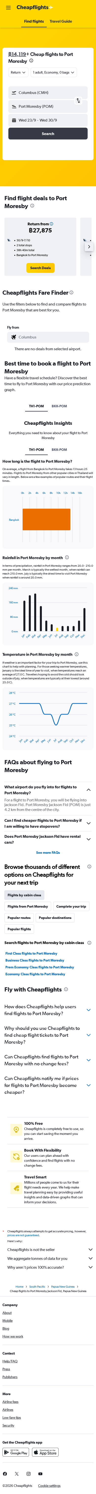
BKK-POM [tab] (59, 406)
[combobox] (52, 337)
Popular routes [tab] (19, 918)
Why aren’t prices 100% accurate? (35, 1267)
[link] (40, 268)
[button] (8, 7)
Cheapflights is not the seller (31, 1249)
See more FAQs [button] (48, 852)
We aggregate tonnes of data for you (37, 1258)
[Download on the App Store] (45, 1452)
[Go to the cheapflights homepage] (35, 7)
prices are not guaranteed (23, 1235)
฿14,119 (17, 54)
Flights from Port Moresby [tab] (28, 906)
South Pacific (37, 1286)
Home (19, 1286)
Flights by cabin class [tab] (24, 895)
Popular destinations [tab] (55, 918)
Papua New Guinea (63, 1286)
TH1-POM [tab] (36, 406)
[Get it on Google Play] (15, 1452)
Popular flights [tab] (19, 929)
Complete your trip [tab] (71, 906)
